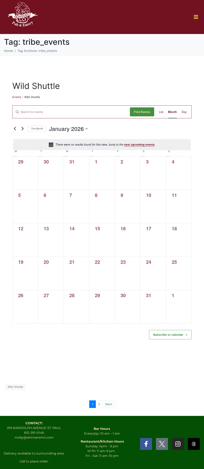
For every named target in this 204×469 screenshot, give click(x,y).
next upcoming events (139, 144)
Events (16, 97)
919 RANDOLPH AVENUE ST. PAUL (34, 428)
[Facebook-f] (146, 444)
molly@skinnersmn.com (34, 437)
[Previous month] (14, 128)
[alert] (102, 144)
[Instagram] (178, 444)
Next (108, 404)
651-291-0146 (34, 433)
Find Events (142, 112)
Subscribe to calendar (168, 335)
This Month (37, 128)
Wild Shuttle (15, 386)
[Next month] (22, 128)
